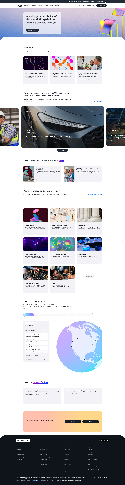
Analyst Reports (43, 464)
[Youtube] (104, 477)
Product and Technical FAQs (46, 462)
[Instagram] (100, 477)
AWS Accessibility (92, 462)
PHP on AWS (66, 462)
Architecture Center (44, 459)
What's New (18, 462)
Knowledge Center (92, 457)
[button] (33, 5)
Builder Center (67, 449)
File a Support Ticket (92, 452)
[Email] (108, 477)
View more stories (97, 101)
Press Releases (19, 467)
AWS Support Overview (93, 459)
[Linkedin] (98, 477)
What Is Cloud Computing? (22, 452)
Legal (89, 464)
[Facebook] (96, 477)
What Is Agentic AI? (20, 454)
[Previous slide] (58, 150)
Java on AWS (66, 459)
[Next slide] (66, 150)
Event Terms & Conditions (93, 469)
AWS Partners (43, 467)
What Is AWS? (19, 449)
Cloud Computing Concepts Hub (23, 457)
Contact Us (90, 449)
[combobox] (62, 160)
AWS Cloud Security (20, 459)
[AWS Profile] (106, 2)
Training (41, 452)
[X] (94, 477)
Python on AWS (67, 457)
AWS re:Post (90, 454)
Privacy (17, 480)
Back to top (61, 472)
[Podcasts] (106, 477)
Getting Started (43, 449)
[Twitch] (102, 477)
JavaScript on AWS (68, 464)
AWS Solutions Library (45, 457)
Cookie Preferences (44, 480)
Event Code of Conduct (93, 467)
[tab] (29, 314)
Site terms (23, 480)
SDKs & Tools (67, 452)
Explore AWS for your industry (95, 194)
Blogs (17, 464)
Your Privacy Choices (31, 480)
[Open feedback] (123, 242)
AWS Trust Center (44, 454)
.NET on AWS (67, 454)
